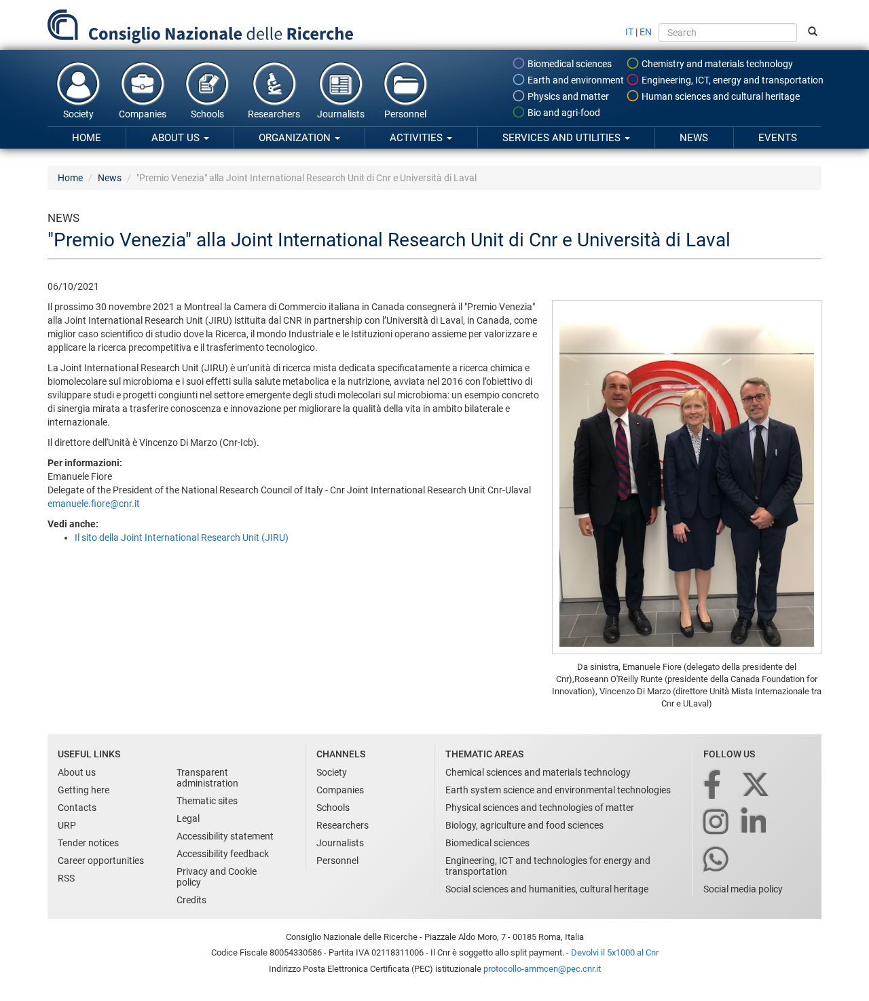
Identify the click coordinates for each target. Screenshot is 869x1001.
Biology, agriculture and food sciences (524, 825)
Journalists (341, 114)
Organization (296, 138)
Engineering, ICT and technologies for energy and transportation (547, 866)
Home (86, 138)
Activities (417, 138)
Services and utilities (562, 138)
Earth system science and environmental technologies (558, 790)
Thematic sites (207, 800)
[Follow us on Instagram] (717, 823)
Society (78, 114)
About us (176, 138)
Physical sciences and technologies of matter (539, 807)
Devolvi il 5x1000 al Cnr (615, 952)
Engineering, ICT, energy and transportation (732, 80)
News (694, 138)
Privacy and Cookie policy (217, 877)
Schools (207, 114)
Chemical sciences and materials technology (538, 772)
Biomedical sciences (568, 63)
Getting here (83, 790)
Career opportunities (101, 860)
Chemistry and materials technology (716, 63)
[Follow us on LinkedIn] (755, 823)
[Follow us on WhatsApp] (717, 860)
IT (629, 31)
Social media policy (743, 889)
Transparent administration (207, 778)
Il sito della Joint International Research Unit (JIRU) (182, 537)
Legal (188, 818)
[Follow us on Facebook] (713, 785)
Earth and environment (574, 80)
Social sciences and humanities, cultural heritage (546, 889)
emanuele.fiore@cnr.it (94, 503)
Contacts (77, 807)
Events (777, 138)
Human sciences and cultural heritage (720, 96)
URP (67, 825)
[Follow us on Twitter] (756, 785)
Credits (191, 899)
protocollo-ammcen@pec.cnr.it (542, 969)
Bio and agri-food (562, 112)
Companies (142, 114)
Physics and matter (567, 96)
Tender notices (88, 842)
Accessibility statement (225, 836)
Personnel (405, 114)
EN (646, 31)
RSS (66, 878)
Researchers (274, 114)
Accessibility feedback (223, 853)
